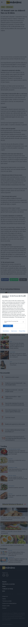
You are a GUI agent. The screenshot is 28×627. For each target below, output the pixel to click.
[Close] (25, 296)
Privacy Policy (22, 331)
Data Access (14, 331)
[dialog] (14, 313)
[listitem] (14, 322)
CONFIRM (8, 325)
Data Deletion (6, 331)
